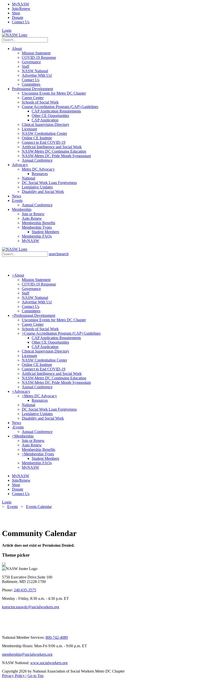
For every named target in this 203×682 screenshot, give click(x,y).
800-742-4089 (57, 637)
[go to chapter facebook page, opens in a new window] (22, 629)
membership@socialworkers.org (27, 654)
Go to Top (35, 676)
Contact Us (20, 22)
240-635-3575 (25, 590)
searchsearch (59, 254)
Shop (16, 13)
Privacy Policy (14, 676)
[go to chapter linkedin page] (11, 629)
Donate (17, 17)
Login (6, 30)
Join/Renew (21, 8)
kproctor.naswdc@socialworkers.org (30, 607)
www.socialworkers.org (49, 663)
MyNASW (20, 4)
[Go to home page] (14, 35)
